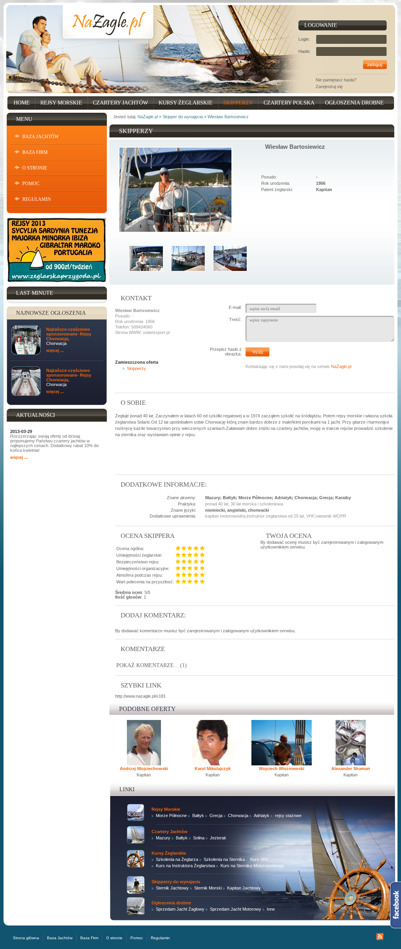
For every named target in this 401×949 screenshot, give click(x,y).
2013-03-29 (21, 431)
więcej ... (55, 350)
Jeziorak (218, 837)
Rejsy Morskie (61, 103)
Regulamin (36, 199)
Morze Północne (171, 815)
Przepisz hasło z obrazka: (226, 351)
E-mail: (235, 307)
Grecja (216, 815)
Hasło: (304, 51)
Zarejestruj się (329, 86)
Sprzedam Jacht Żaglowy (180, 909)
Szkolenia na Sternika (224, 859)
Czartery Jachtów (120, 103)
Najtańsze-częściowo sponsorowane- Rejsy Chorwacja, (68, 334)
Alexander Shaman (350, 768)
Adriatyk (261, 815)
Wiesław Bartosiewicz (228, 116)
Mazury (163, 837)
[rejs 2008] (188, 258)
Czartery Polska (289, 103)
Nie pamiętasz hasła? (336, 80)
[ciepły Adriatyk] (146, 258)
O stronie (34, 168)
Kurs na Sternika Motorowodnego (252, 865)
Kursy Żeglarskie (186, 103)
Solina (198, 837)
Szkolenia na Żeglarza (177, 859)
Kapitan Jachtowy (244, 888)
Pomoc (31, 183)
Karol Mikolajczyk (213, 768)
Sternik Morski (208, 888)
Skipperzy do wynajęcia (176, 881)
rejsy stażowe (288, 815)
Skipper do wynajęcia (183, 116)
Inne (271, 909)
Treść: (235, 319)
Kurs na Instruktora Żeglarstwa (185, 865)
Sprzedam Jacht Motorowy (235, 909)
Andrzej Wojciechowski (144, 768)
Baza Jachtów (40, 136)
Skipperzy (238, 103)
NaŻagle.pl (147, 116)
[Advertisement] (206, 456)
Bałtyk (198, 815)
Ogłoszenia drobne (354, 103)
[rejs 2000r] (230, 258)
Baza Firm (35, 152)
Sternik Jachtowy (172, 888)
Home (22, 103)
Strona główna (26, 938)
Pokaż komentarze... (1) (151, 665)
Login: (304, 39)
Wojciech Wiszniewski (281, 768)
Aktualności (35, 415)
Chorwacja (238, 815)
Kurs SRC (259, 859)
